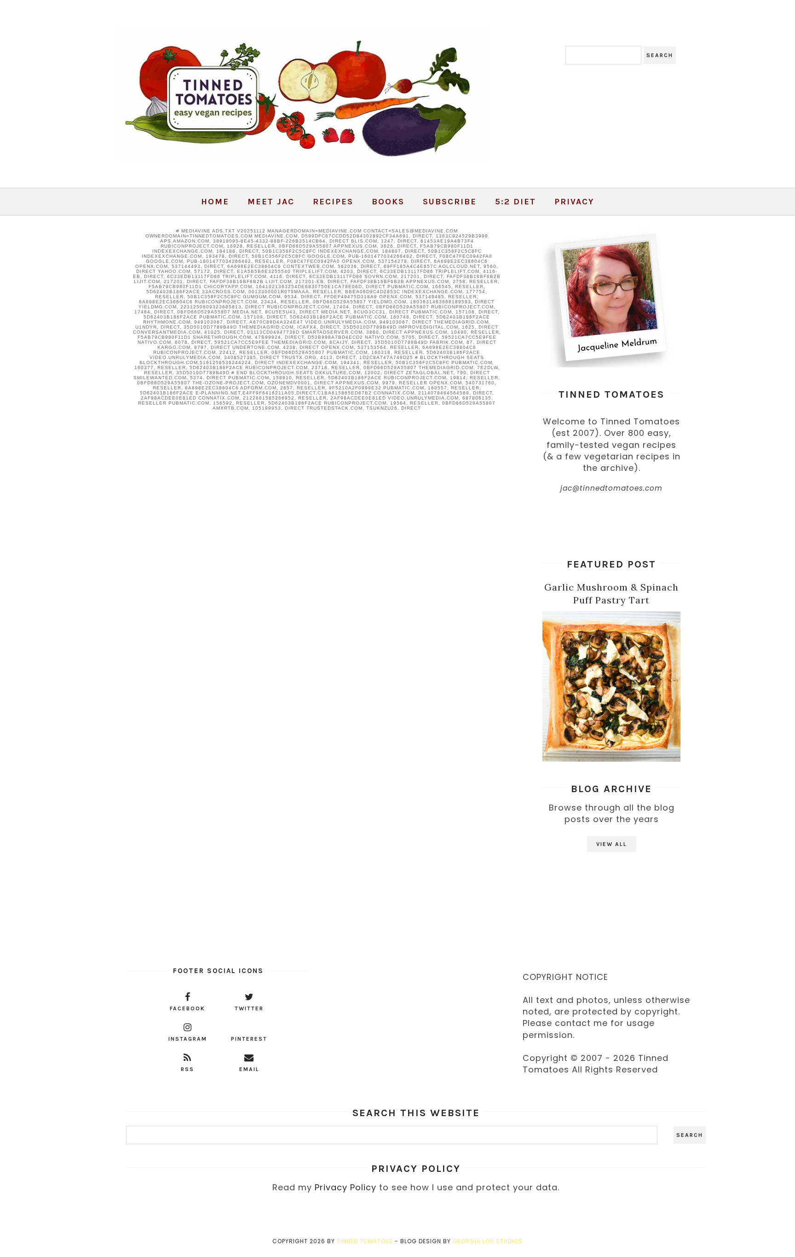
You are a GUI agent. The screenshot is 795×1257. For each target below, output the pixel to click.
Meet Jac (271, 202)
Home (215, 202)
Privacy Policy (345, 1187)
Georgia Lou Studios (488, 1241)
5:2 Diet (515, 202)
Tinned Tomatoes (365, 1241)
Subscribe (450, 202)
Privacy (574, 202)
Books (388, 202)
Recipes (333, 202)
